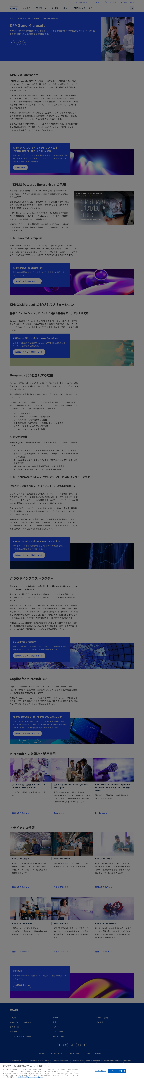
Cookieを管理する (100, 1071)
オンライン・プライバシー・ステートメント (30, 1077)
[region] (72, 1071)
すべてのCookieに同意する (117, 1071)
